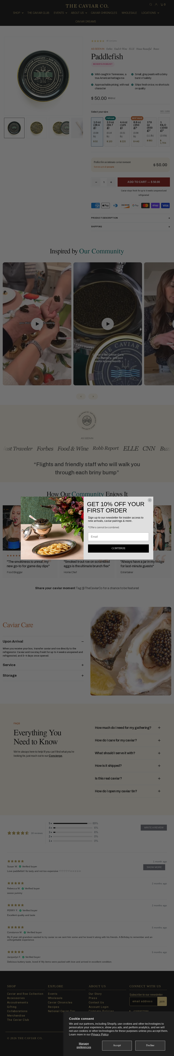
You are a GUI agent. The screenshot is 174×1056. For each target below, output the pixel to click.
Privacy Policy (100, 1034)
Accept (117, 1045)
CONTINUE (118, 548)
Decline (150, 1045)
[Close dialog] (150, 500)
